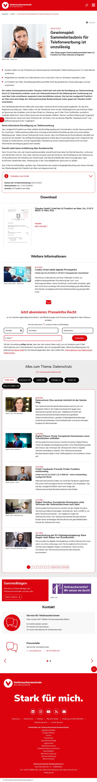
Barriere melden (52, 719)
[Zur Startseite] (16, 5)
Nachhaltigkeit (48, 751)
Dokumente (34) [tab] (25, 380)
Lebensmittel (48, 743)
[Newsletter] (64, 712)
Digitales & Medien (48, 730)
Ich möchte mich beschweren (37, 627)
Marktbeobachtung (48, 746)
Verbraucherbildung (48, 756)
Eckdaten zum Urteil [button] (20, 176)
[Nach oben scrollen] (94, 669)
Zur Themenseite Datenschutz (48, 372)
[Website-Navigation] (93, 5)
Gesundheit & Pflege (48, 741)
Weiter (92, 661)
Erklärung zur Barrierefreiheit (72, 719)
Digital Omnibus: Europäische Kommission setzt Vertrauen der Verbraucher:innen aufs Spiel (59, 502)
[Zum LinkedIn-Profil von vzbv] (33, 712)
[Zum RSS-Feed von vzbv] (56, 712)
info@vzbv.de (48, 772)
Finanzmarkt (48, 738)
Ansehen (38, 223)
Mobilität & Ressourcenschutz (49, 748)
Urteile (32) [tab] (40, 380)
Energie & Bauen (48, 733)
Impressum (16, 719)
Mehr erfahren (11, 597)
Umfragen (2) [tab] (56, 380)
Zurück (5, 661)
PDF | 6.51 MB (40, 226)
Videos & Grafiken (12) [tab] (11, 386)
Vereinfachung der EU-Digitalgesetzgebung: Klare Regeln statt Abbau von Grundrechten (60, 535)
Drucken (91, 22)
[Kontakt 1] (47, 661)
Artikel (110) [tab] (9, 380)
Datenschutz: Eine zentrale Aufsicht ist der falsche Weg (61, 400)
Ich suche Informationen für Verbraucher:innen (44, 629)
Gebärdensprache (40, 722)
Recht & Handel (48, 759)
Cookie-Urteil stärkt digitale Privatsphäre (56, 269)
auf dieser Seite (17, 350)
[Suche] (86, 5)
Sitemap (40, 719)
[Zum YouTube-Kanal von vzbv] (48, 712)
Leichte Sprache (57, 722)
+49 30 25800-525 (52, 651)
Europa (48, 735)
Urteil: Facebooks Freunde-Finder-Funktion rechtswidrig (57, 469)
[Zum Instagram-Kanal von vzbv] (41, 712)
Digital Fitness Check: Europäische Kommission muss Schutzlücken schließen (62, 436)
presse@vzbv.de (35, 651)
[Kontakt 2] (50, 661)
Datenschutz (28, 719)
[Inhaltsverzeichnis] (2, 119)
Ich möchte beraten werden (37, 624)
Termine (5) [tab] (72, 380)
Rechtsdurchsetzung (48, 754)
